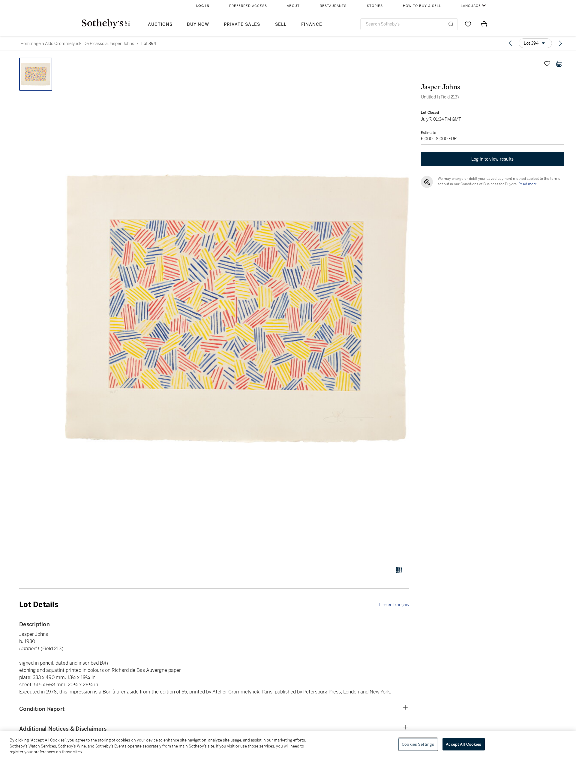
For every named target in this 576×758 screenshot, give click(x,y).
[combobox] (409, 24)
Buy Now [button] (198, 24)
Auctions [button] (160, 24)
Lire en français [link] (394, 604)
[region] (288, 744)
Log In (203, 6)
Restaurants (333, 6)
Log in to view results (492, 159)
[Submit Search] (450, 24)
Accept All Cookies (463, 744)
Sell (280, 24)
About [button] (293, 6)
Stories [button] (375, 6)
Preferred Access (248, 6)
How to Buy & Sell (422, 6)
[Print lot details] (559, 63)
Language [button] (471, 6)
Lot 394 (148, 43)
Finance (311, 24)
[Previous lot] (510, 43)
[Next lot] (560, 43)
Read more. (528, 184)
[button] (237, 308)
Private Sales (242, 24)
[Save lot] (547, 63)
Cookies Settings (418, 744)
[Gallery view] (399, 570)
